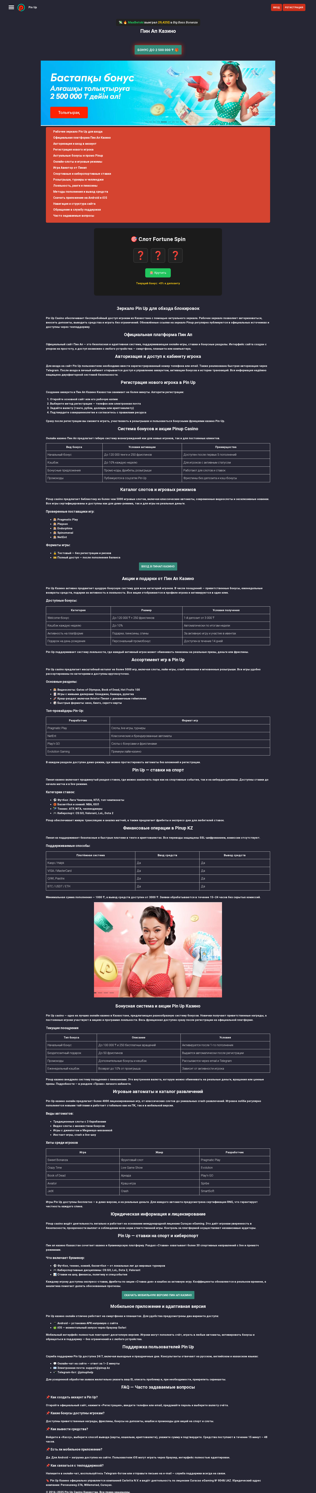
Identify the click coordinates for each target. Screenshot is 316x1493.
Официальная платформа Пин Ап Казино (82, 137)
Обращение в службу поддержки (77, 209)
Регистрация (294, 7)
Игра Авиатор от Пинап (70, 167)
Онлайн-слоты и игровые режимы (77, 161)
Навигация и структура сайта (74, 203)
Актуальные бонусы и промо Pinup (78, 155)
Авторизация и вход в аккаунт (75, 143)
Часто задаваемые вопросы (73, 215)
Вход (276, 7)
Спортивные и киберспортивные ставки (82, 173)
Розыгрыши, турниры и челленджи (78, 179)
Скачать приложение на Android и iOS (80, 197)
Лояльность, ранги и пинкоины (75, 185)
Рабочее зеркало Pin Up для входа (77, 131)
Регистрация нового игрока (73, 149)
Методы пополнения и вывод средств (80, 191)
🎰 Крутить (158, 273)
